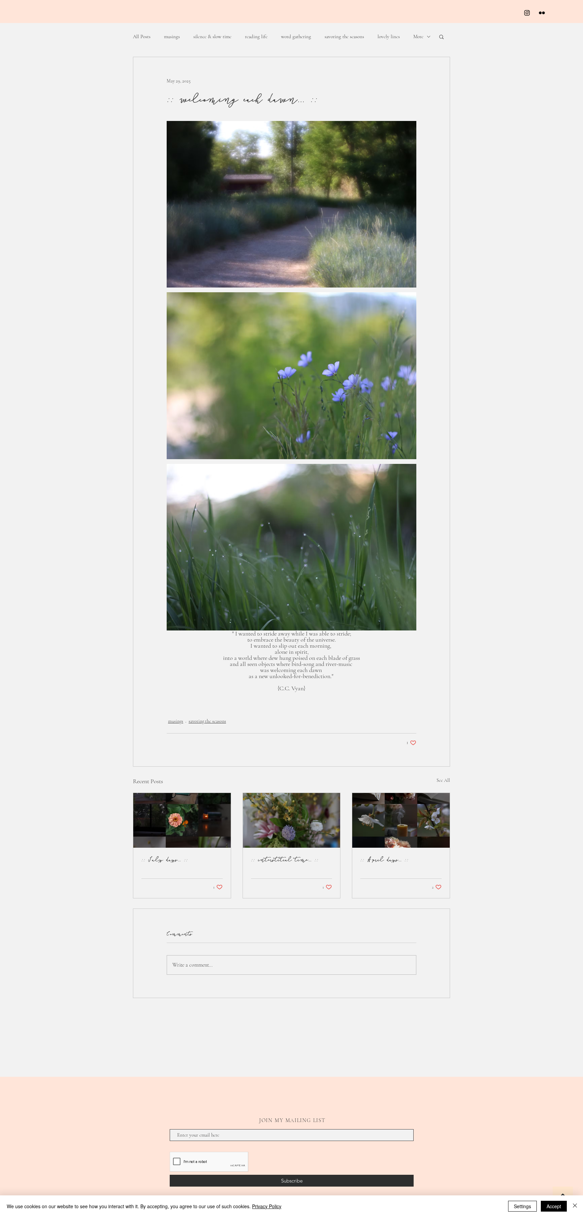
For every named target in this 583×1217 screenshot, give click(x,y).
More (418, 36)
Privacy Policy (266, 1206)
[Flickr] (542, 13)
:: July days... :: (164, 859)
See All (443, 780)
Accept (554, 1206)
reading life (256, 36)
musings (172, 36)
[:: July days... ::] (182, 820)
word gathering (296, 36)
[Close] (575, 1206)
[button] (441, 36)
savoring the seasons (344, 36)
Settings (522, 1206)
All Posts (141, 36)
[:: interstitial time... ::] (291, 820)
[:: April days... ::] (401, 820)
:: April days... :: (384, 859)
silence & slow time (212, 36)
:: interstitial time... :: (284, 859)
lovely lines (389, 36)
